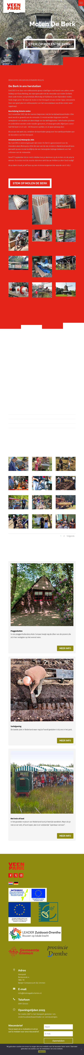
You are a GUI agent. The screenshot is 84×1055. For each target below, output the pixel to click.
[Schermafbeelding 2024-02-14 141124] (18, 269)
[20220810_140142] (18, 509)
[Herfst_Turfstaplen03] (66, 470)
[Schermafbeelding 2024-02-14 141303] (42, 297)
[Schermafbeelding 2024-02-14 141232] (18, 297)
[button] (81, 3)
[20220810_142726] (66, 528)
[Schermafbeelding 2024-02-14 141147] (42, 277)
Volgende (70, 536)
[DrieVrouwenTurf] (66, 489)
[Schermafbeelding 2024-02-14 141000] (42, 224)
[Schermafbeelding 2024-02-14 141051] (42, 241)
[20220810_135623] (42, 509)
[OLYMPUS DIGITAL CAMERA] (66, 296)
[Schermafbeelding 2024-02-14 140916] (18, 209)
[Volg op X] (16, 875)
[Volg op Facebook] (10, 875)
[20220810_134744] (66, 509)
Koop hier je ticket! (22, 345)
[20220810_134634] (18, 528)
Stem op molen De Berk (49, 44)
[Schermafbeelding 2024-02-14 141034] (18, 250)
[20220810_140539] (42, 528)
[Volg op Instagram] (21, 875)
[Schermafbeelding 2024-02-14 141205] (66, 269)
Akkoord (42, 1051)
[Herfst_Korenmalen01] (18, 489)
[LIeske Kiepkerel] (18, 470)
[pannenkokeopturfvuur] (42, 489)
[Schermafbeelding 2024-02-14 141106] (66, 241)
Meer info (65, 648)
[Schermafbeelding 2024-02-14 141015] (66, 208)
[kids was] (42, 470)
